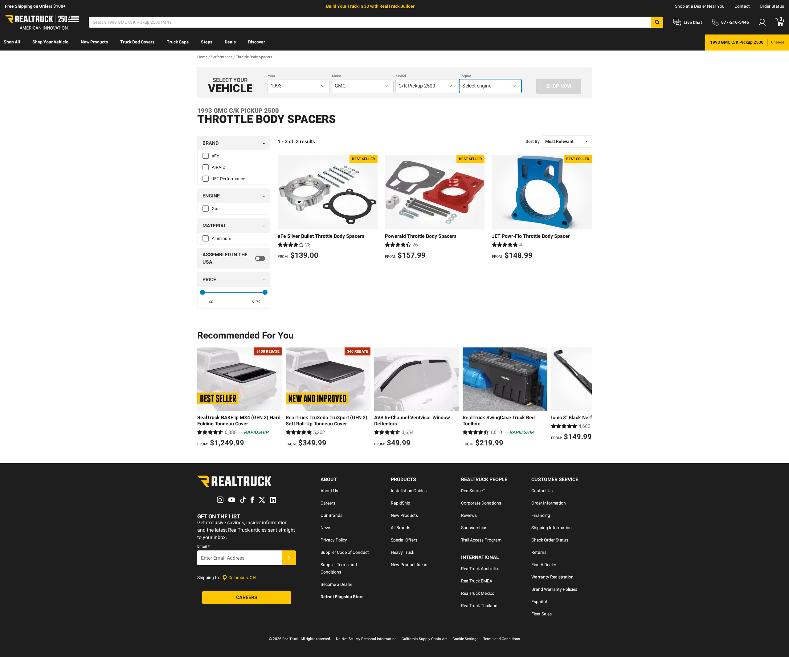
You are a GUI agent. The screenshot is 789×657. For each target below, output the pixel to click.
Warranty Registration (552, 576)
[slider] (202, 292)
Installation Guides (409, 490)
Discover (256, 41)
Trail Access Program (481, 539)
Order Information (548, 503)
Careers (328, 503)
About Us (329, 490)
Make (336, 76)
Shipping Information (551, 527)
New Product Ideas (409, 564)
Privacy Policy (334, 539)
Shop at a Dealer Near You (700, 6)
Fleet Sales (541, 613)
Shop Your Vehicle (50, 41)
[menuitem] (12, 42)
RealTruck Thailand (479, 605)
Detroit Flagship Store (342, 596)
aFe (215, 155)
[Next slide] (585, 398)
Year (271, 76)
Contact (742, 6)
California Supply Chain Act (425, 639)
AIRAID (218, 167)
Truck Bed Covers (137, 41)
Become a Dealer (336, 584)
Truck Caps (178, 41)
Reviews (469, 515)
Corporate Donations (481, 503)
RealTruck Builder (397, 6)
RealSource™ (473, 490)
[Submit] (289, 557)
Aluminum (221, 238)
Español (539, 601)
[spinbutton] (211, 302)
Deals (230, 41)
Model (401, 76)
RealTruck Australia (479, 568)
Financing (540, 515)
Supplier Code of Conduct (345, 552)
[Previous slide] (203, 398)
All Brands (400, 527)
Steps (206, 41)
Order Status (772, 6)
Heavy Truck (402, 552)
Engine (465, 76)
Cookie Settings (465, 639)
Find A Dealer (543, 564)
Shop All (12, 41)
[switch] (234, 258)
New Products (94, 41)
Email (203, 546)
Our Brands (331, 515)
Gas (215, 208)
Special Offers (404, 539)
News (326, 527)
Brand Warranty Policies (554, 589)
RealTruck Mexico (477, 593)
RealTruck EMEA (476, 580)
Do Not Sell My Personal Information (366, 639)
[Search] (657, 22)
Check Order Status (549, 539)
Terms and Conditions (501, 639)
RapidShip (400, 503)
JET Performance (228, 178)
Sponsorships (474, 527)
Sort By (532, 141)
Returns (538, 552)
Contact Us (542, 490)
